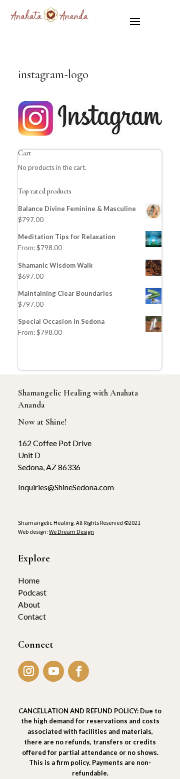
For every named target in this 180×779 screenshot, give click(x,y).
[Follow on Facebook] (78, 671)
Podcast (32, 592)
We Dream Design (71, 531)
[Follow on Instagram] (28, 671)
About (29, 604)
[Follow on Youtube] (53, 671)
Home (29, 580)
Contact (32, 616)
